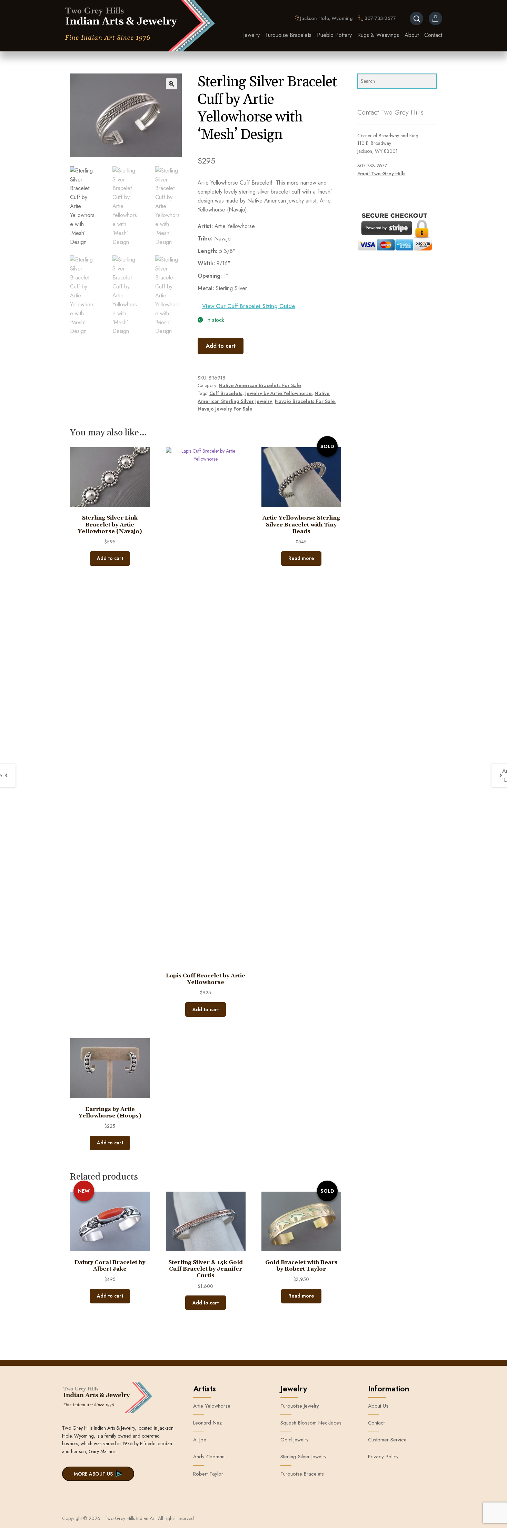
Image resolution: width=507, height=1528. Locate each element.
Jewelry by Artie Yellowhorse (278, 393)
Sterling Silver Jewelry (303, 1456)
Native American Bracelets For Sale (260, 385)
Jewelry (251, 35)
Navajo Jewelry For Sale (225, 408)
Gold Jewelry (294, 1439)
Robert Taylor (208, 1474)
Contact (433, 35)
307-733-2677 (379, 18)
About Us (378, 1406)
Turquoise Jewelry (299, 1406)
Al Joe (199, 1439)
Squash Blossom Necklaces (310, 1423)
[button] (171, 83)
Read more (301, 558)
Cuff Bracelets (225, 393)
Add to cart (221, 346)
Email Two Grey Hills (381, 173)
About (412, 35)
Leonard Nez (207, 1423)
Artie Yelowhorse (211, 1406)
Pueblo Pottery (334, 35)
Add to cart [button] (110, 558)
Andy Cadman (209, 1456)
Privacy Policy (383, 1456)
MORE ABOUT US (93, 1473)
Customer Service (387, 1439)
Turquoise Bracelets (288, 35)
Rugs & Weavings (378, 35)
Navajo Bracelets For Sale (305, 401)
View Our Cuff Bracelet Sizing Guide (248, 306)
